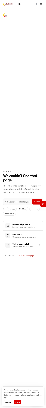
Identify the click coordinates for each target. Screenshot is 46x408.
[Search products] (35, 4)
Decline (8, 402)
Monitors (34, 209)
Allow (17, 402)
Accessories (9, 214)
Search (37, 202)
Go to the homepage (26, 256)
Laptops (11, 209)
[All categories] (19, 4)
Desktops (23, 209)
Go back (11, 256)
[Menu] (41, 4)
